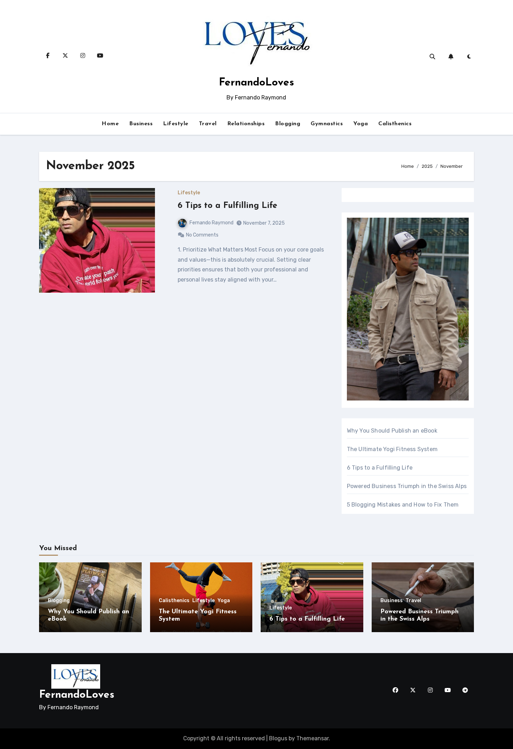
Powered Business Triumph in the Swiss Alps (407, 486)
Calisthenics (394, 124)
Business (141, 124)
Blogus (278, 738)
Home (110, 124)
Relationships (246, 124)
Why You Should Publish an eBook (392, 430)
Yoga (360, 124)
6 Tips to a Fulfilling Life (227, 206)
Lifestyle (175, 124)
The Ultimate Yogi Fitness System (392, 449)
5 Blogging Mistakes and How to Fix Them (403, 504)
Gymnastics (327, 124)
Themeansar (312, 738)
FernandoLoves (256, 82)
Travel (208, 124)
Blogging (287, 124)
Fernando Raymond (211, 223)
